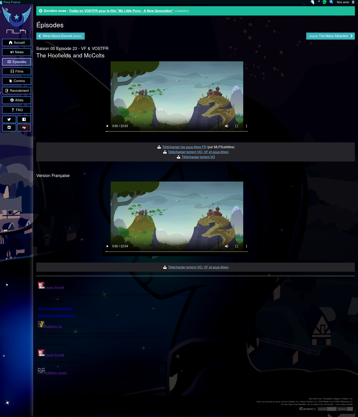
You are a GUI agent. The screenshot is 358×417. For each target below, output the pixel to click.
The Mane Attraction (329, 35)
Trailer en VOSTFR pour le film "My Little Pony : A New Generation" (121, 10)
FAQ (19, 109)
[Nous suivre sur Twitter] (9, 119)
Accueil (19, 42)
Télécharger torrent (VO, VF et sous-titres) (198, 151)
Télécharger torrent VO (198, 156)
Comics (19, 80)
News (19, 52)
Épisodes (19, 61)
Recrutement (19, 90)
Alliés (18, 100)
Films (19, 71)
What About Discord (62, 35)
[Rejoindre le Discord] (9, 127)
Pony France (12, 2)
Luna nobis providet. (344, 404)
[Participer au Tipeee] (24, 127)
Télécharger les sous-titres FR (184, 146)
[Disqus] (195, 332)
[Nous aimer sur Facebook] (24, 119)
